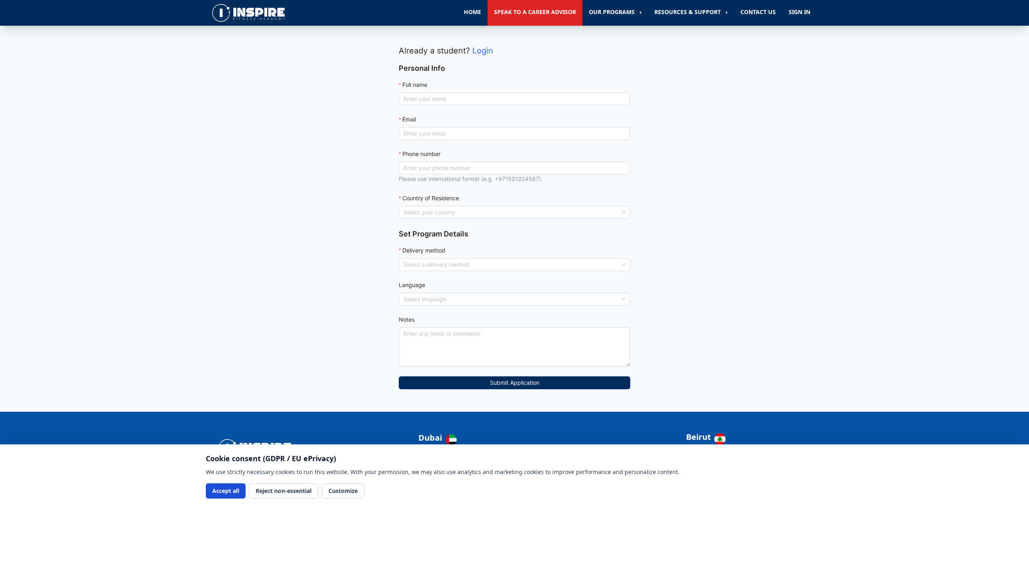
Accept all (225, 491)
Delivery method (423, 250)
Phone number (421, 153)
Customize (343, 491)
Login (482, 50)
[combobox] (511, 212)
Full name (414, 84)
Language (412, 284)
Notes (406, 319)
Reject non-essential (284, 491)
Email (409, 119)
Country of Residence (430, 198)
